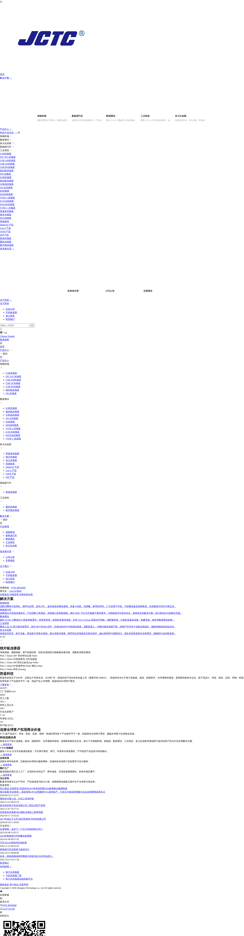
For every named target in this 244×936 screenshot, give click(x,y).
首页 (2, 74)
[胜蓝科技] (122, 38)
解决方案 (5, 78)
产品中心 (5, 129)
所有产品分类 (7, 132)
